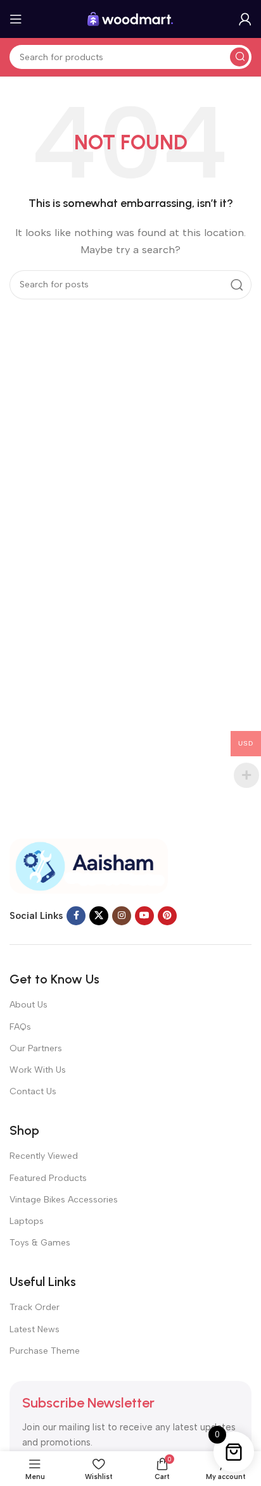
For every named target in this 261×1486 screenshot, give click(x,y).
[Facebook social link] (76, 915)
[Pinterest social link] (167, 915)
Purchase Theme (45, 1351)
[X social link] (98, 915)
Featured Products (48, 1178)
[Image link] (89, 865)
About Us (29, 1004)
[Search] (239, 56)
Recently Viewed (44, 1156)
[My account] (245, 19)
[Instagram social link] (121, 915)
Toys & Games (40, 1242)
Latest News (35, 1329)
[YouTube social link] (144, 915)
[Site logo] (130, 18)
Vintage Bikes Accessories (64, 1199)
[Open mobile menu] (16, 19)
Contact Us (33, 1091)
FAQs (20, 1026)
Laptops (27, 1221)
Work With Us (38, 1070)
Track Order (35, 1307)
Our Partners (36, 1048)
